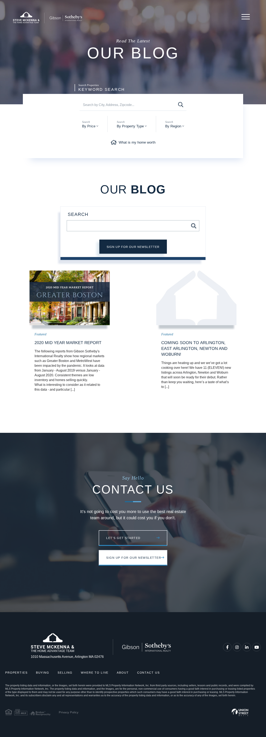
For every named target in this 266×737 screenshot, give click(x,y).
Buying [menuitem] (42, 672)
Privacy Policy (68, 712)
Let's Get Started (123, 538)
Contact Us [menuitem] (148, 672)
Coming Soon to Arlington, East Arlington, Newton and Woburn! (194, 348)
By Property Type (130, 126)
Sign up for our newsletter (133, 247)
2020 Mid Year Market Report (67, 342)
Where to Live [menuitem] (94, 672)
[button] (180, 105)
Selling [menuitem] (65, 672)
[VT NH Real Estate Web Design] (240, 712)
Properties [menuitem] (16, 672)
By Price (88, 126)
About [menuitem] (123, 672)
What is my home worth (137, 142)
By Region (173, 126)
